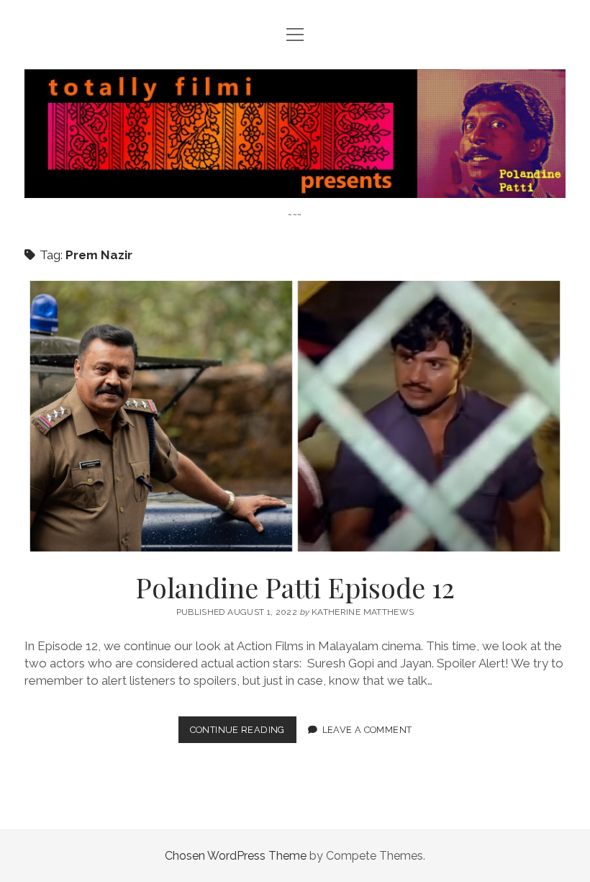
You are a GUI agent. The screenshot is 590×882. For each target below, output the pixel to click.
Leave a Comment (367, 729)
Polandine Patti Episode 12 (295, 416)
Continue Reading (243, 733)
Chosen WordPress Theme (236, 856)
